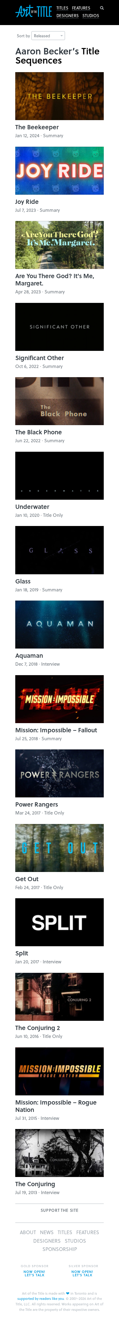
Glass (23, 581)
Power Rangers (36, 804)
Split (21, 953)
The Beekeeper (37, 126)
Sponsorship (59, 1248)
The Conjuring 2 (37, 1027)
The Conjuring (35, 1183)
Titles (62, 8)
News (47, 1232)
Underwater (32, 506)
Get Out (26, 878)
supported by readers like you (40, 1298)
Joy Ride (27, 201)
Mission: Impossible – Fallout (56, 729)
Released (42, 36)
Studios (90, 15)
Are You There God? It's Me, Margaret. (54, 279)
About (28, 1232)
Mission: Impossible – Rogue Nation (56, 1106)
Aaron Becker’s (47, 50)
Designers (67, 15)
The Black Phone (38, 431)
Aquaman (29, 655)
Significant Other (39, 357)
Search (102, 8)
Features (81, 8)
